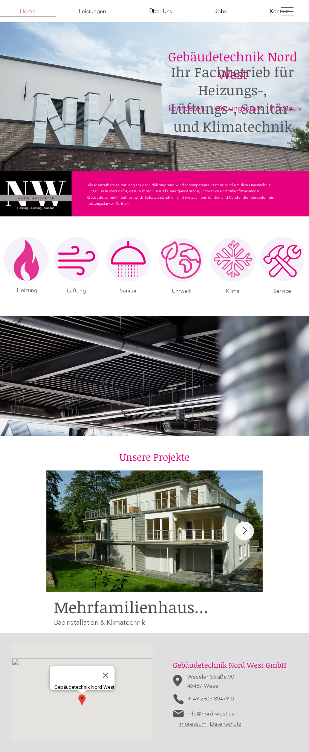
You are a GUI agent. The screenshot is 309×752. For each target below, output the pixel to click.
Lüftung (76, 290)
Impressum (193, 724)
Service (282, 291)
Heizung (27, 290)
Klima (233, 291)
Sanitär (128, 290)
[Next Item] (244, 531)
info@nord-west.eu (211, 713)
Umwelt (181, 291)
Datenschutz (225, 724)
